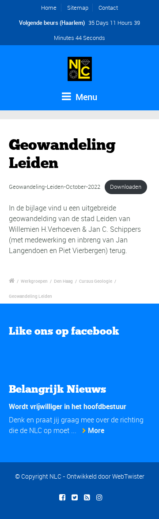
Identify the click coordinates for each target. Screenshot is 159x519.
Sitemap (77, 8)
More (96, 430)
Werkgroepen (34, 281)
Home (49, 8)
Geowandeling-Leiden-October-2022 (54, 187)
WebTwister (128, 476)
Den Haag (63, 281)
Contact (108, 8)
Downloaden (125, 187)
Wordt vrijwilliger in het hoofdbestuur (67, 406)
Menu (85, 97)
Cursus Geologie (95, 281)
